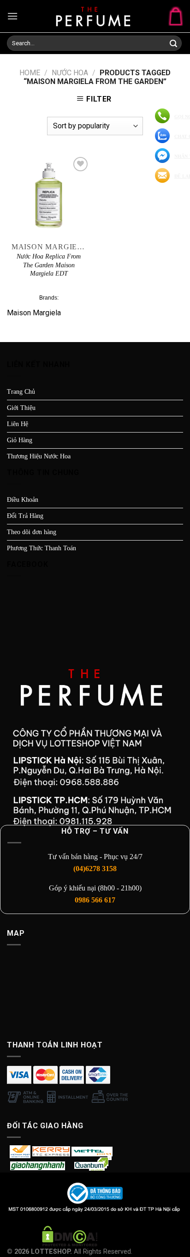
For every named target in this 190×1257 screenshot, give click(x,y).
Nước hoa (70, 72)
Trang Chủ (21, 391)
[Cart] (175, 16)
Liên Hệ (17, 424)
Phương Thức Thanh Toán (41, 548)
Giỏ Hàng (19, 440)
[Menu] (12, 16)
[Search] (173, 44)
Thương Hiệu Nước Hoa (39, 456)
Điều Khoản (22, 499)
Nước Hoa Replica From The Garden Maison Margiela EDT (49, 265)
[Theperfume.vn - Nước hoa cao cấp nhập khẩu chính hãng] (95, 16)
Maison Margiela (34, 312)
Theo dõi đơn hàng (31, 532)
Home (29, 72)
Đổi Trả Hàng (25, 515)
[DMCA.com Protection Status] (70, 1235)
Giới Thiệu (21, 407)
